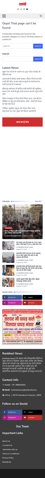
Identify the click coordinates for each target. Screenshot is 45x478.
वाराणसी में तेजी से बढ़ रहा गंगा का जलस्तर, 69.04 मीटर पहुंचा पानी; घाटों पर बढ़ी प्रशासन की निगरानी (28, 255)
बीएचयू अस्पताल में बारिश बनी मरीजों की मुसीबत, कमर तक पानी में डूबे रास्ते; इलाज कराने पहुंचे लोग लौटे (22, 91)
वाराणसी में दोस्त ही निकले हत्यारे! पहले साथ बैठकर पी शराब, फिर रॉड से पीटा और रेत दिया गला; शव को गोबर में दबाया (29, 268)
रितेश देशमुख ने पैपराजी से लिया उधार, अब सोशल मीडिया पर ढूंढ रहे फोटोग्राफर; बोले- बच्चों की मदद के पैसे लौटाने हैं (22, 101)
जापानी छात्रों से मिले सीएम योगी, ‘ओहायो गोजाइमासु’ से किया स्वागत (27, 280)
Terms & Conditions (10, 453)
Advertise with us (9, 449)
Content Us (7, 445)
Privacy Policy (8, 458)
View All (38, 201)
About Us (6, 441)
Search (5, 53)
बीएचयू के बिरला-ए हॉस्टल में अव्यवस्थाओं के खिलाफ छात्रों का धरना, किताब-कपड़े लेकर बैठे (22, 232)
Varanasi (8, 228)
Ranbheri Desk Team (14, 236)
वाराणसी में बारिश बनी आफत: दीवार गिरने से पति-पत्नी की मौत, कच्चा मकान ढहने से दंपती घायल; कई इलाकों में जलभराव (22, 82)
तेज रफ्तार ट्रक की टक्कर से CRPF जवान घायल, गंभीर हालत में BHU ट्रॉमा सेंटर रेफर (29, 243)
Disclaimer (6, 462)
